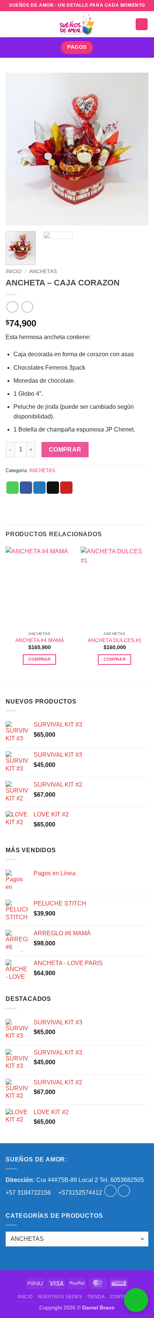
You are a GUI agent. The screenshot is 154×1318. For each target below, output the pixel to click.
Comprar (65, 449)
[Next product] (12, 307)
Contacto (123, 1296)
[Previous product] (27, 307)
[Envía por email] (53, 487)
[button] (10, 24)
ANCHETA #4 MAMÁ (39, 640)
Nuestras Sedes (60, 1296)
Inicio (14, 271)
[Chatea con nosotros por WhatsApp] (136, 1300)
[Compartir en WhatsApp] (12, 487)
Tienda (96, 1296)
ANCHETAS (43, 271)
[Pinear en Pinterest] (66, 487)
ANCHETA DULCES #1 (115, 640)
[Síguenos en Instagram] (124, 1191)
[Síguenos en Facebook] (110, 1191)
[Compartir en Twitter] (39, 487)
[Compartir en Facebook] (26, 487)
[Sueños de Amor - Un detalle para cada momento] (77, 24)
